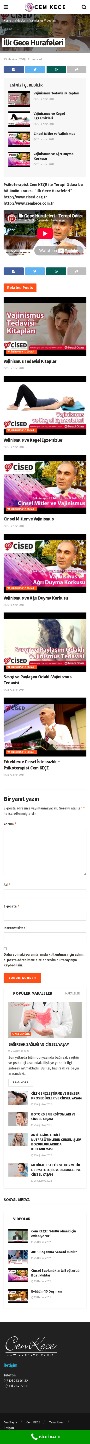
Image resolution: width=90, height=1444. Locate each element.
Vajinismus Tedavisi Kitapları (56, 93)
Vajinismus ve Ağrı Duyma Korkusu (36, 598)
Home (7, 20)
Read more (20, 1082)
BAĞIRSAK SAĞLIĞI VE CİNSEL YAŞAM (38, 1044)
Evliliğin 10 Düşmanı (46, 1291)
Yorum (10, 824)
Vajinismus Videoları (43, 20)
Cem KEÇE (33, 1422)
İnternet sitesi (15, 928)
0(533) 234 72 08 (16, 1386)
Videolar (20, 20)
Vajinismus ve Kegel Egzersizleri (33, 440)
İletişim (9, 1428)
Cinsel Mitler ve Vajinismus (54, 134)
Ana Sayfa (10, 1422)
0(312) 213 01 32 (16, 1381)
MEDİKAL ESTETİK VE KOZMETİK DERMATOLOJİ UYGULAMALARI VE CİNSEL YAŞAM (56, 1170)
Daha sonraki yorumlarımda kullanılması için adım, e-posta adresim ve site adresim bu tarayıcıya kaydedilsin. (44, 960)
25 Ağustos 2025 (20, 1051)
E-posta (12, 906)
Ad (7, 884)
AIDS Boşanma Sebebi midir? (54, 1252)
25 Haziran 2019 (15, 59)
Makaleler (72, 993)
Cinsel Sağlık (21, 1034)
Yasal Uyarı (56, 1422)
